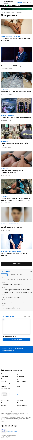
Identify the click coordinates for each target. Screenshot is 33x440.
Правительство (21, 374)
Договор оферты (5, 400)
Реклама (4, 348)
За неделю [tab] (12, 274)
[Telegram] (9, 426)
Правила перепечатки (8, 350)
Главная (3, 12)
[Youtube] (12, 426)
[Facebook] (2, 426)
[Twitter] (6, 426)
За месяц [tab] (19, 274)
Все (31, 271)
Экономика (20, 376)
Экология (19, 384)
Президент (4, 374)
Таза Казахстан (6, 388)
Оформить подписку (16, 339)
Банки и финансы (6, 379)
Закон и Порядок (10, 12)
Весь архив (26, 316)
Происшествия (21, 379)
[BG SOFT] (8, 436)
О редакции (19, 348)
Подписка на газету (22, 405)
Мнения (3, 381)
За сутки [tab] (4, 274)
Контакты (11, 348)
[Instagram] (15, 426)
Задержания (19, 12)
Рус (24, 2)
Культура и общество (8, 384)
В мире (3, 386)
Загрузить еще (16, 263)
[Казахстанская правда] (8, 2)
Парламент (4, 376)
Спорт (18, 386)
